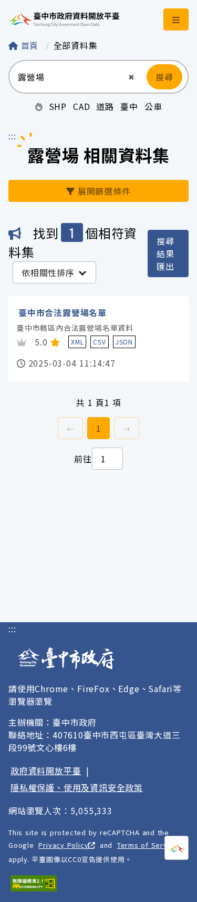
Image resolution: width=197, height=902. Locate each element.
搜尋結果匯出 (165, 253)
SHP (58, 106)
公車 (153, 106)
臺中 (129, 106)
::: (12, 135)
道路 (105, 106)
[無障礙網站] (33, 883)
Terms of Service (147, 845)
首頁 (30, 45)
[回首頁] (63, 19)
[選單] (176, 19)
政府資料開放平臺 (46, 770)
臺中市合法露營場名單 (62, 312)
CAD (81, 106)
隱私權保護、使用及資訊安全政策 (77, 787)
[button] (131, 77)
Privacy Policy (63, 845)
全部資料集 (76, 45)
